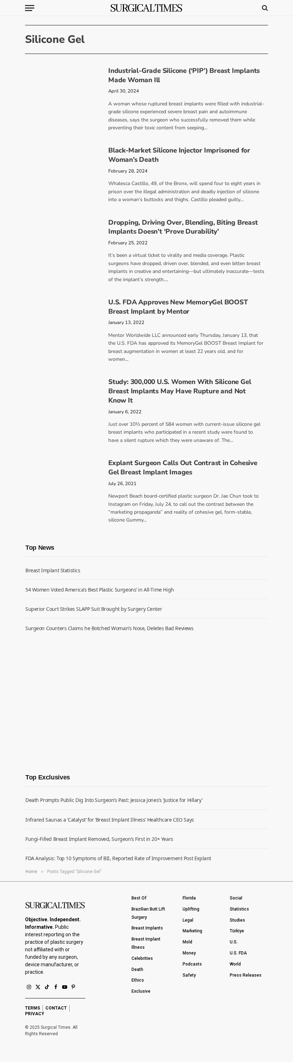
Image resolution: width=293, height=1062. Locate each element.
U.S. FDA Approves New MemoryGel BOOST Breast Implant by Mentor (178, 307)
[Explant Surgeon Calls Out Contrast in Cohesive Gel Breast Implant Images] (64, 480)
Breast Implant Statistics (52, 570)
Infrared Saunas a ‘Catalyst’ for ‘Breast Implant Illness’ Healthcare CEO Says (109, 819)
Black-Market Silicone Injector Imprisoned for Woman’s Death (179, 155)
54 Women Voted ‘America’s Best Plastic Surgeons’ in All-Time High (99, 589)
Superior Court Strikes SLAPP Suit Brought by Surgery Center (93, 608)
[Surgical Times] (146, 7)
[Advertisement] (79, 701)
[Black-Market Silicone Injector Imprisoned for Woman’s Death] (64, 167)
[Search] (264, 8)
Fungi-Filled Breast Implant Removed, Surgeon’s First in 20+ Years (99, 839)
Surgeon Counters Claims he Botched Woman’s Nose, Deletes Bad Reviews (109, 628)
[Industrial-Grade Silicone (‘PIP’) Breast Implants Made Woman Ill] (64, 88)
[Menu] (29, 8)
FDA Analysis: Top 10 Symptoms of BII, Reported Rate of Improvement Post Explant (118, 858)
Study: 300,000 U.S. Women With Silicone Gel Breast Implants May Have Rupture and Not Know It (179, 391)
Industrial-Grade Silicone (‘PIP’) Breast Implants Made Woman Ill (184, 75)
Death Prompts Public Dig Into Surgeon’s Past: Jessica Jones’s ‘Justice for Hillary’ (113, 800)
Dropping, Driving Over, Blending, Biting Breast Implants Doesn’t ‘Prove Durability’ (183, 227)
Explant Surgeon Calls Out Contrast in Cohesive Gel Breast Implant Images (182, 468)
